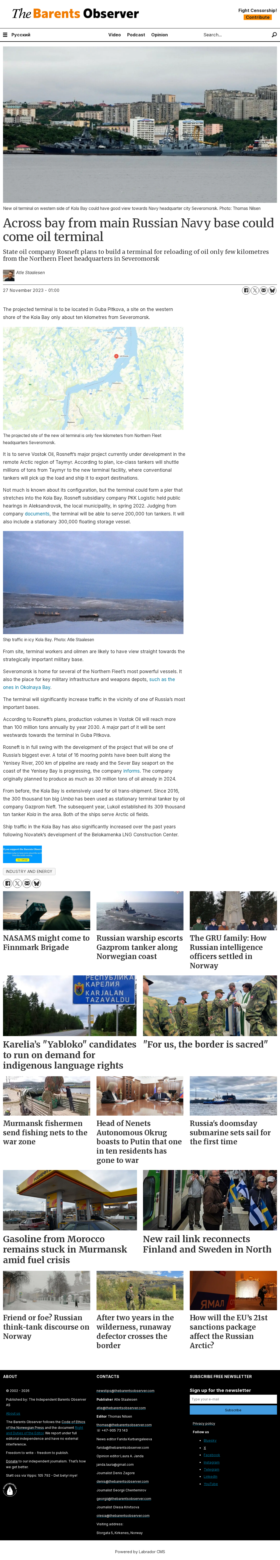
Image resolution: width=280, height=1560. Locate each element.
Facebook (212, 1455)
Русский (20, 34)
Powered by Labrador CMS (140, 1551)
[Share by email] (263, 290)
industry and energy (29, 871)
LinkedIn (210, 1476)
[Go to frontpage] (77, 14)
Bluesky (210, 1440)
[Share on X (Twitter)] (255, 290)
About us (13, 1413)
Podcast (136, 34)
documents (36, 514)
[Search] (274, 35)
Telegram (211, 1469)
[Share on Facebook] (246, 290)
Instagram (212, 1462)
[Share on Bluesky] (272, 290)
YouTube (211, 1484)
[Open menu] (5, 35)
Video (114, 34)
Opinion (159, 34)
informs (131, 771)
